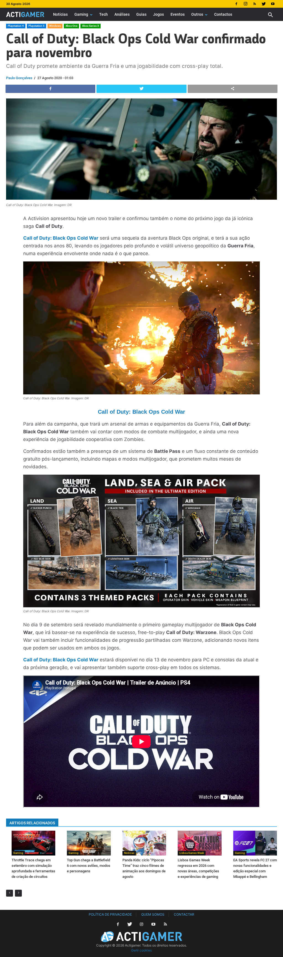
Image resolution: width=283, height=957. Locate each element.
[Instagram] (245, 4)
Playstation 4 (16, 25)
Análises (122, 14)
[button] (270, 15)
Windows (55, 25)
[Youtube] (273, 4)
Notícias (60, 14)
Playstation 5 (36, 25)
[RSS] (254, 4)
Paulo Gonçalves (19, 78)
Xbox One (71, 25)
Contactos (223, 14)
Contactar (184, 914)
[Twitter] (264, 4)
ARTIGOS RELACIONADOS (32, 823)
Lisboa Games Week (191, 852)
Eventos (178, 14)
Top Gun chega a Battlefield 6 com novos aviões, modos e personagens (88, 865)
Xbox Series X (90, 25)
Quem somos (152, 914)
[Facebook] (236, 4)
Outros (197, 14)
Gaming (81, 14)
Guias (141, 14)
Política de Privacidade (110, 914)
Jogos (158, 14)
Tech (103, 14)
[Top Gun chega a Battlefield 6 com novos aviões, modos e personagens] (89, 843)
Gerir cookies (141, 950)
